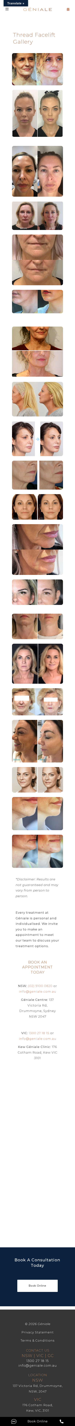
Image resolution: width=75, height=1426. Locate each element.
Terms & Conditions (38, 1340)
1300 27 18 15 (39, 1033)
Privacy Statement (37, 1332)
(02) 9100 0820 (40, 986)
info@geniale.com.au (37, 991)
